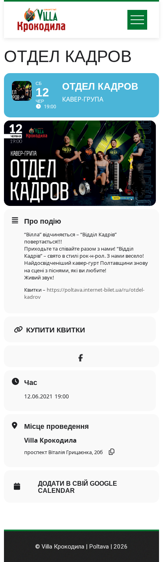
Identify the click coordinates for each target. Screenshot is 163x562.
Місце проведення (56, 426)
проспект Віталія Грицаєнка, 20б (63, 452)
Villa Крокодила (50, 440)
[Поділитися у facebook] (80, 356)
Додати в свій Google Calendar (77, 487)
